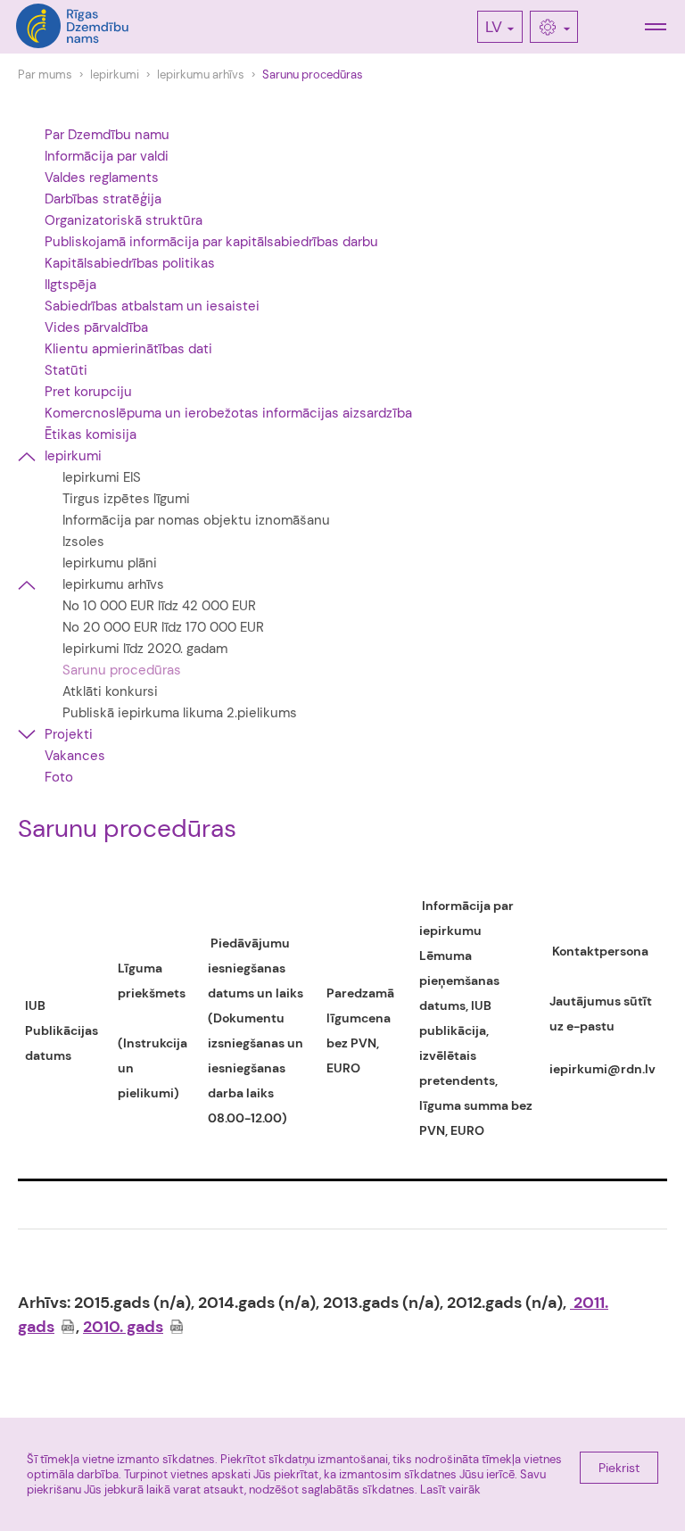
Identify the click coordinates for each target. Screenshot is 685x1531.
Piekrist (619, 1468)
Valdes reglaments (102, 177)
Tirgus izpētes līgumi (126, 499)
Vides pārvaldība (96, 327)
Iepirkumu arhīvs (200, 74)
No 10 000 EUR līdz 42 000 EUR (159, 606)
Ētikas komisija (90, 434)
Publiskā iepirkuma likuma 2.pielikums (179, 713)
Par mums (45, 74)
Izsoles (83, 541)
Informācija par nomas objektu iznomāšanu (196, 520)
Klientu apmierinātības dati (128, 349)
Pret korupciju (88, 392)
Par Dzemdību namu (107, 135)
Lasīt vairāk (450, 1489)
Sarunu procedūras (312, 74)
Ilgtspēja (70, 285)
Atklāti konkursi (110, 691)
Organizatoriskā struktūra (123, 220)
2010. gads (123, 1326)
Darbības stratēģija (103, 199)
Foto (59, 777)
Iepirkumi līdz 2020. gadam (144, 649)
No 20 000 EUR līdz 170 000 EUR (163, 627)
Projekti (69, 734)
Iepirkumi (114, 74)
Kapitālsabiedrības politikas (130, 263)
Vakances (75, 756)
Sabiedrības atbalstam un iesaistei (152, 306)
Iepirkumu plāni (109, 563)
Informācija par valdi (107, 156)
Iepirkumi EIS (101, 477)
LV (493, 26)
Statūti (66, 370)
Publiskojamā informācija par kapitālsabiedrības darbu (211, 242)
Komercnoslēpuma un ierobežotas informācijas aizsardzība (228, 413)
